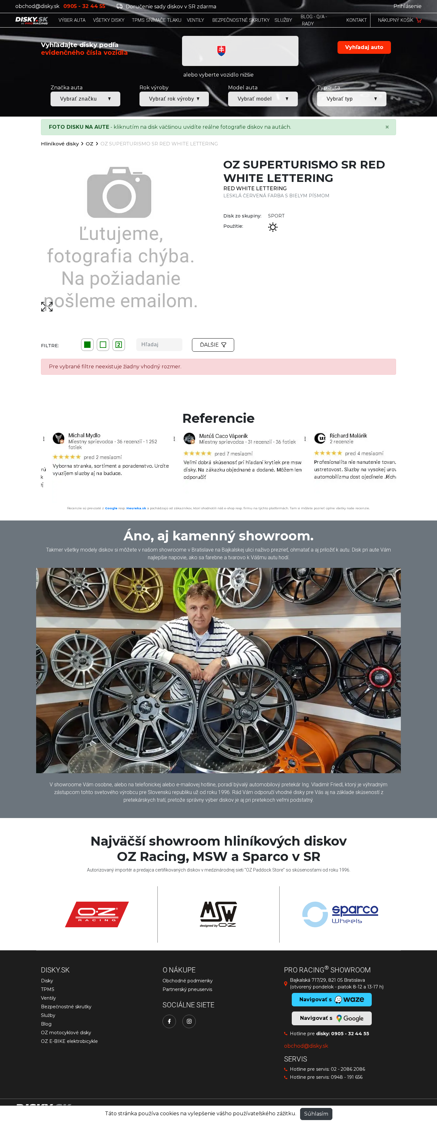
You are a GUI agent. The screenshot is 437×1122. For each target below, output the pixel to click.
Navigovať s (317, 1018)
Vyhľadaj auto (364, 47)
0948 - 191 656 (346, 1077)
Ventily (48, 998)
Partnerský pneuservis (187, 989)
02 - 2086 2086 (348, 1069)
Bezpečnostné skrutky (66, 1007)
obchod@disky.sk (37, 6)
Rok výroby (154, 88)
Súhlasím (316, 1114)
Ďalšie (209, 345)
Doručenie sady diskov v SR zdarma (170, 7)
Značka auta (67, 88)
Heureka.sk (136, 508)
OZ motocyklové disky (66, 1033)
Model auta (243, 88)
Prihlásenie (407, 6)
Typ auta (328, 88)
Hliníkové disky (60, 144)
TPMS (47, 989)
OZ (89, 144)
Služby (48, 1015)
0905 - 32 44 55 (350, 1033)
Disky (47, 981)
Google (111, 508)
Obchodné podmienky (188, 981)
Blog (46, 1024)
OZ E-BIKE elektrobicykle (69, 1041)
